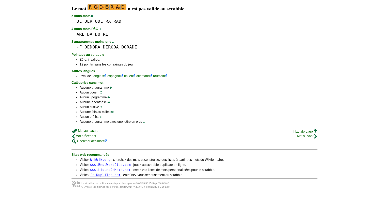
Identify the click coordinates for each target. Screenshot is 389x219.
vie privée (163, 183)
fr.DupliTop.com (105, 175)
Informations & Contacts (156, 186)
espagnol (114, 76)
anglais (98, 76)
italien (128, 76)
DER (88, 21)
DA (89, 34)
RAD (117, 21)
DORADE (129, 46)
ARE (80, 34)
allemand (143, 76)
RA (108, 21)
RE (105, 34)
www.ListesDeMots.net (110, 170)
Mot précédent (85, 136)
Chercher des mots (90, 141)
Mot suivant (305, 136)
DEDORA (92, 46)
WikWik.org (100, 160)
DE (79, 21)
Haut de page (303, 131)
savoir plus (142, 183)
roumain (159, 76)
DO (97, 34)
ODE (99, 21)
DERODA (111, 46)
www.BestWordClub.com (110, 165)
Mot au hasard (87, 130)
